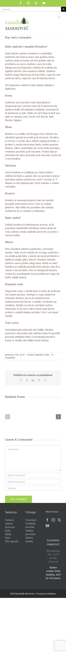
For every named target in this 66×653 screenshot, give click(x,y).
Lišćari (9, 523)
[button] (7, 416)
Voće (47, 354)
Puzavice (10, 527)
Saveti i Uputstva (35, 354)
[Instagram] (53, 520)
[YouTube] (47, 525)
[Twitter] (59, 520)
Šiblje (8, 534)
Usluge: (31, 512)
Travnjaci (30, 520)
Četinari (9, 520)
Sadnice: (11, 512)
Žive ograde (11, 541)
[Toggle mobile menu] (59, 17)
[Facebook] (47, 520)
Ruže (7, 530)
